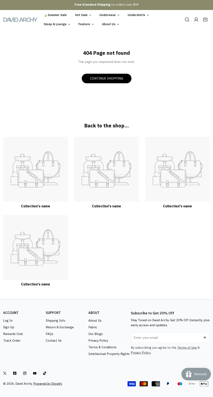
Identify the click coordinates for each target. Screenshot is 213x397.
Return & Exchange (60, 327)
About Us (95, 320)
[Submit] (204, 337)
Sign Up (8, 327)
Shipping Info (55, 320)
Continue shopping (106, 78)
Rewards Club (13, 334)
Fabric (92, 327)
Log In (7, 320)
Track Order (12, 340)
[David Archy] (20, 19)
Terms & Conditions (102, 347)
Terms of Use (187, 348)
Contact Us (54, 340)
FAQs (49, 334)
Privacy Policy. (141, 353)
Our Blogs (95, 334)
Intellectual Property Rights (109, 354)
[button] (205, 19)
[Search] (187, 19)
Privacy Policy (98, 340)
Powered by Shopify (47, 384)
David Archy (23, 384)
